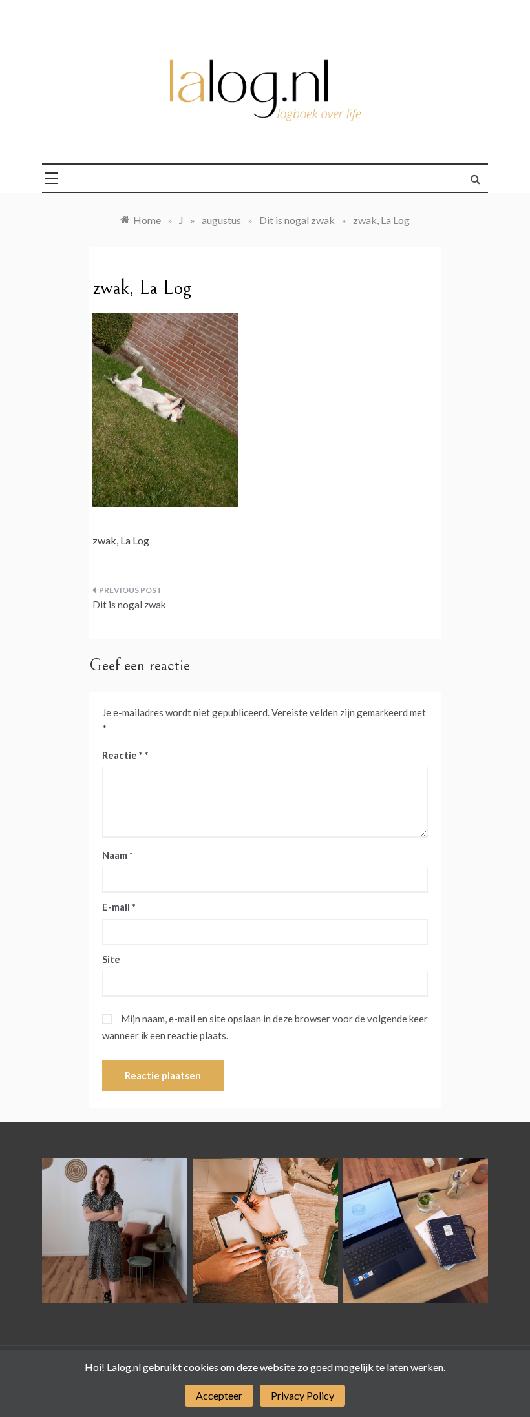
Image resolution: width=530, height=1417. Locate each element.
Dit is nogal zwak (128, 604)
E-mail (119, 907)
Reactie (122, 755)
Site (111, 959)
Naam (117, 855)
